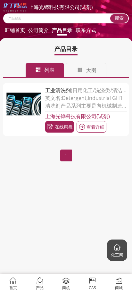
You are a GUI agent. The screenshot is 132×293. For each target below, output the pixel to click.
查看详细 (95, 127)
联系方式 (86, 30)
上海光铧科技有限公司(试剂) (77, 116)
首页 (13, 287)
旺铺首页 (15, 30)
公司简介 (38, 30)
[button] (117, 250)
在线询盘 (64, 127)
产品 (40, 287)
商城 (119, 287)
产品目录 (62, 30)
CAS (92, 287)
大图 (91, 70)
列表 (49, 69)
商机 (66, 287)
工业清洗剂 (58, 90)
